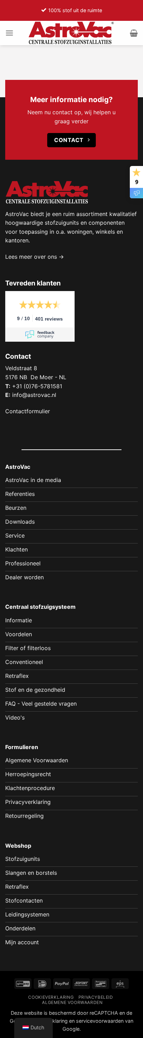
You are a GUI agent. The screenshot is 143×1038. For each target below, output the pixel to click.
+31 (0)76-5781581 (37, 386)
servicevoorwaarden (100, 1021)
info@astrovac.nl (34, 394)
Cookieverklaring (51, 997)
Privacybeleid (95, 997)
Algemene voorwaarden (72, 1002)
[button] (9, 32)
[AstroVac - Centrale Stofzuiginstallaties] (71, 33)
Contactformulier (27, 411)
